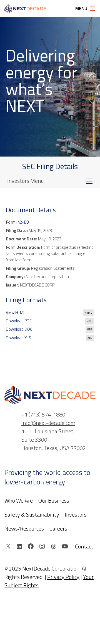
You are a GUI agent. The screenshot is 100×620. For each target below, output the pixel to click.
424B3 (23, 222)
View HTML (15, 312)
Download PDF (19, 321)
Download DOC (19, 329)
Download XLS (18, 338)
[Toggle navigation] (89, 180)
